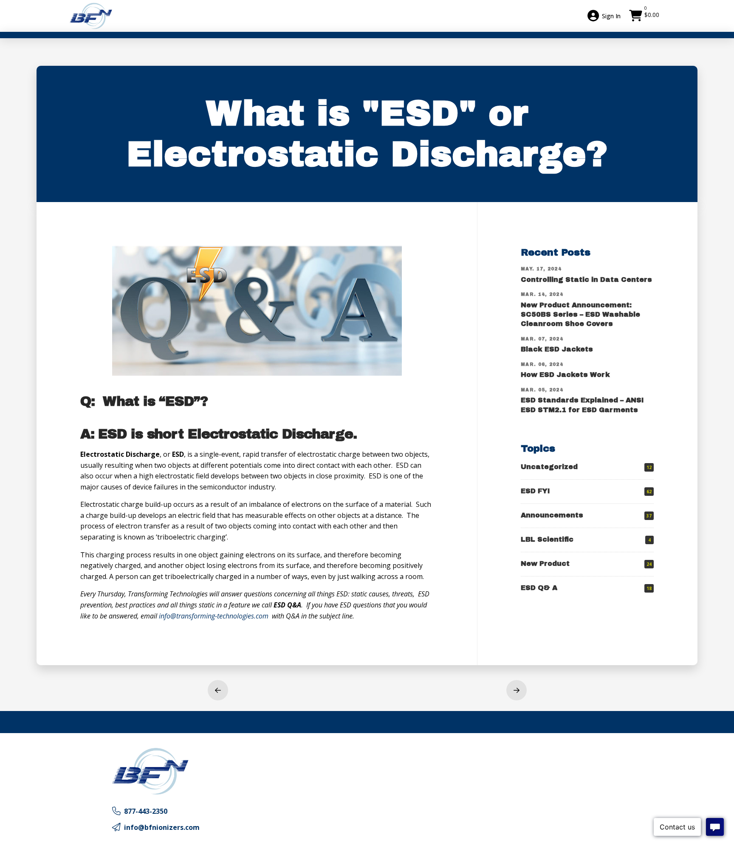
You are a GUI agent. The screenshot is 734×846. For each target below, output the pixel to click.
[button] (645, 15)
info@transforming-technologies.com (213, 616)
